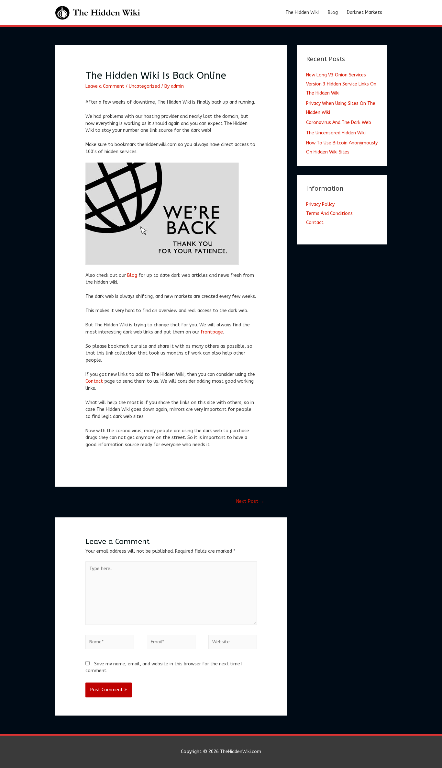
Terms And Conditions (329, 213)
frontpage (212, 332)
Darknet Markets (364, 12)
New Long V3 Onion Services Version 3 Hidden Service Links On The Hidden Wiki (341, 84)
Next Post (250, 501)
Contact (94, 381)
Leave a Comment (104, 86)
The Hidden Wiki (302, 12)
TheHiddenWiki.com (240, 751)
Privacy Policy (320, 204)
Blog (333, 12)
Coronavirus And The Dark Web (338, 122)
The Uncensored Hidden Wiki (336, 133)
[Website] (232, 643)
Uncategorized (144, 86)
